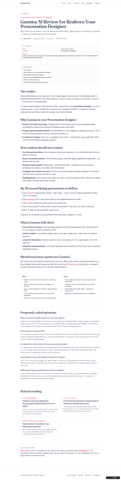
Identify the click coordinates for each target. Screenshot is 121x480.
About (69, 3)
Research (98, 3)
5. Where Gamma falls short (30, 80)
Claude (30, 203)
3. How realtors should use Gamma (33, 75)
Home (63, 3)
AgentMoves (84, 451)
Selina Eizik (25, 3)
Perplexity (31, 199)
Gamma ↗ (25, 51)
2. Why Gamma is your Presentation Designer (36, 72)
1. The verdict (26, 70)
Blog (83, 3)
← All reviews (24, 13)
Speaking (76, 3)
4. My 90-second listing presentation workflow (36, 77)
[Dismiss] (119, 478)
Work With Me (71, 475)
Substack (88, 475)
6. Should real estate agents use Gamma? (35, 82)
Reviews (89, 3)
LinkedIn (80, 475)
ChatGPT (30, 193)
